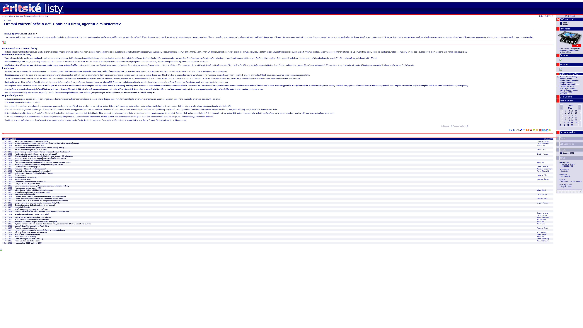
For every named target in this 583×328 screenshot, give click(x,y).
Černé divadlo (20, 175)
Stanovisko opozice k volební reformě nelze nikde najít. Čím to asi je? (42, 152)
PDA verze (565, 28)
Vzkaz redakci (567, 144)
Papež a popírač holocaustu (26, 228)
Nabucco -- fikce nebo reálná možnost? (30, 169)
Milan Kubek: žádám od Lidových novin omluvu (34, 190)
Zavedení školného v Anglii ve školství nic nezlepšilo (36, 222)
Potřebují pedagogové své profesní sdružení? (33, 171)
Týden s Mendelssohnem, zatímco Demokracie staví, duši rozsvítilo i (53, 224)
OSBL (563, 150)
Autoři (563, 138)
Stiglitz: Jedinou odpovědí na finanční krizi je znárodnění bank (40, 230)
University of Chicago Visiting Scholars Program (34, 173)
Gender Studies (27, 33)
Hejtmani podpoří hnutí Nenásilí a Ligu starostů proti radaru (39, 165)
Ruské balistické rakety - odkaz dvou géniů (32, 214)
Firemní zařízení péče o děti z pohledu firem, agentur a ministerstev (42, 211)
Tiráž (562, 158)
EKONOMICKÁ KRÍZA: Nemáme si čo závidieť (33, 217)
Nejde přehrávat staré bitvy (25, 236)
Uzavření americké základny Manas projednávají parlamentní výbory (42, 186)
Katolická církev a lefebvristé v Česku (29, 145)
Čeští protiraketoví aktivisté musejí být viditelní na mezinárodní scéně (42, 162)
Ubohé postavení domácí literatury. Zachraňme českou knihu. (39, 199)
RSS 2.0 (566, 24)
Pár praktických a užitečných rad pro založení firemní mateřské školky (122, 93)
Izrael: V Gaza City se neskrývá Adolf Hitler (32, 226)
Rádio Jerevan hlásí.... (23, 179)
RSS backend (567, 19)
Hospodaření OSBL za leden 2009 (28, 243)
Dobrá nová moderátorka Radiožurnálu (30, 182)
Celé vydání (566, 97)
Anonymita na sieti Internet (26, 177)
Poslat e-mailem (459, 126)
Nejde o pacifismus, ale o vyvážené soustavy (33, 160)
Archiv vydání (567, 100)
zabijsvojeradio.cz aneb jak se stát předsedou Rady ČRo (37, 203)
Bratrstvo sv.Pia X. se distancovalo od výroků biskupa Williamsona (41, 201)
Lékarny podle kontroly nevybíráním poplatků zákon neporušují (40, 196)
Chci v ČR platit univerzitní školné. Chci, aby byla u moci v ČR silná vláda (44, 156)
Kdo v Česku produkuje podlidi (27, 234)
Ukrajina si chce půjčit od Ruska (28, 184)
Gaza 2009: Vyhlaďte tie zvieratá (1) (29, 239)
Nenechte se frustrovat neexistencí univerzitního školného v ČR (40, 158)
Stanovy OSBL (568, 153)
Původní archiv (567, 132)
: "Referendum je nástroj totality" (32, 141)
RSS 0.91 (566, 22)
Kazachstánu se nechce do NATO (28, 188)
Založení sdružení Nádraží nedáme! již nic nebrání (35, 205)
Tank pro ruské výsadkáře (25, 194)
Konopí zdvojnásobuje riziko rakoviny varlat (32, 192)
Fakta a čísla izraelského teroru (27, 241)
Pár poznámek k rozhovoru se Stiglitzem (31, 232)
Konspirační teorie (22, 207)
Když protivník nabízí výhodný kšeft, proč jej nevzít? (36, 154)
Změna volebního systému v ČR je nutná (31, 150)
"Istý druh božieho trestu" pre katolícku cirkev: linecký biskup (39, 148)
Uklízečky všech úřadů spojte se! (28, 167)
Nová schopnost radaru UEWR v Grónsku (31, 209)
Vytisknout (445, 126)
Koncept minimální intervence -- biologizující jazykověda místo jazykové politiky (47, 143)
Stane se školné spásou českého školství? (32, 219)
